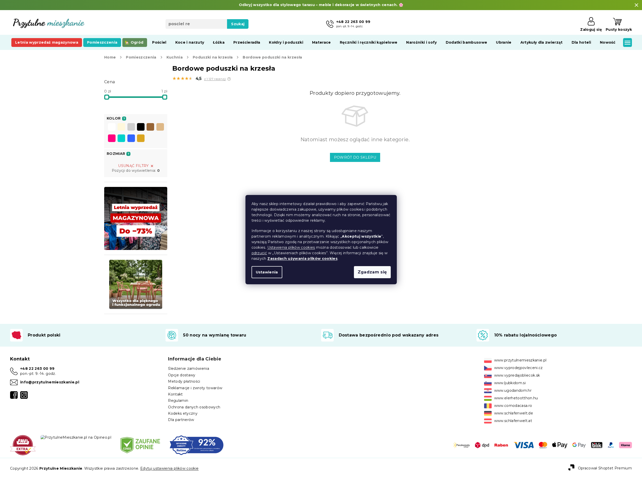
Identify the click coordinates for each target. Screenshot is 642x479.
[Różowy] (112, 138)
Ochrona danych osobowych (194, 407)
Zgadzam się (372, 272)
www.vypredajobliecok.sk (517, 375)
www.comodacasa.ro (513, 405)
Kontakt (175, 394)
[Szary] (131, 127)
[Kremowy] (121, 127)
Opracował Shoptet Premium (605, 468)
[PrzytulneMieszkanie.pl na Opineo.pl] (76, 437)
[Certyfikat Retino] (196, 444)
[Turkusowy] (121, 138)
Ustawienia (267, 272)
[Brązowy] (150, 127)
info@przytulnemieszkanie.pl (49, 382)
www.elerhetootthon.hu (516, 398)
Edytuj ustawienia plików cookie (169, 468)
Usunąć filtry (133, 165)
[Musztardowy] (141, 138)
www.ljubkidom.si (510, 383)
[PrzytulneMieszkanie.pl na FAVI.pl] (23, 444)
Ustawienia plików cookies (291, 247)
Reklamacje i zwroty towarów (195, 388)
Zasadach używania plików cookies (302, 258)
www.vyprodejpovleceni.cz (518, 367)
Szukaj (237, 24)
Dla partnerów (181, 419)
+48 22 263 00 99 (37, 368)
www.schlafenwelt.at (513, 420)
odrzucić (259, 253)
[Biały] (112, 127)
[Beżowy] (160, 127)
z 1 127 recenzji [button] (215, 78)
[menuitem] (46, 42)
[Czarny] (141, 127)
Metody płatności (184, 381)
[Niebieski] (131, 138)
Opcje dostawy (181, 375)
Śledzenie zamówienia (188, 368)
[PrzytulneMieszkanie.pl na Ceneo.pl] (140, 444)
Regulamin (178, 400)
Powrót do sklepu (355, 157)
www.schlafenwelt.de (513, 413)
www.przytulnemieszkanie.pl (520, 360)
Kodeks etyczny (183, 413)
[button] (229, 79)
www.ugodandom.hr (513, 390)
